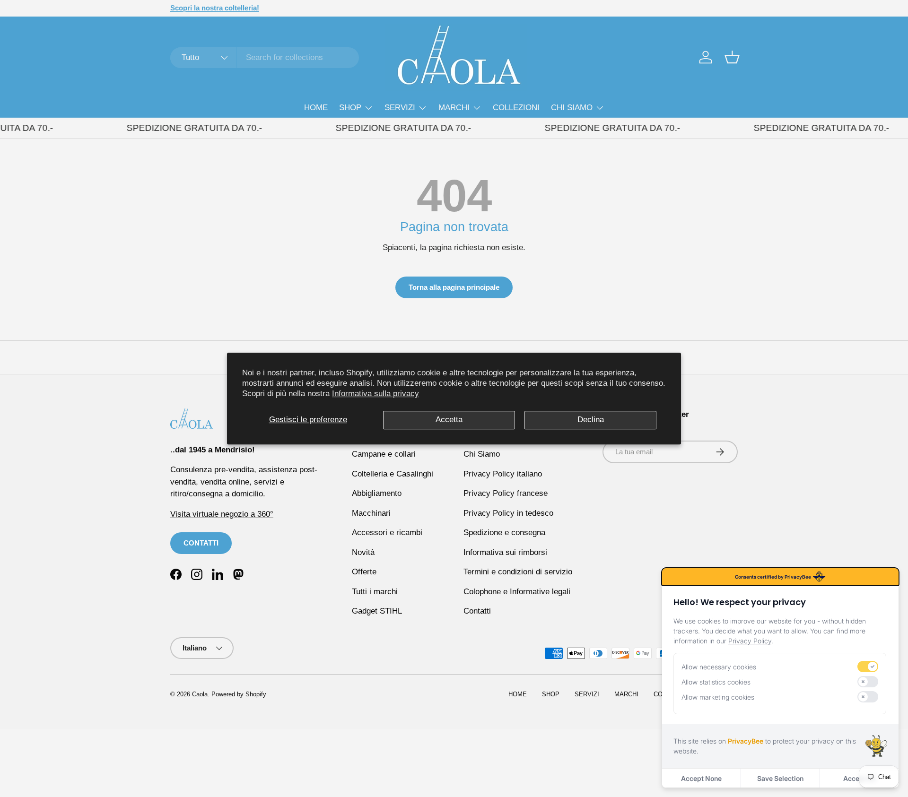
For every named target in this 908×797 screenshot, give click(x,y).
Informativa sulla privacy (375, 393)
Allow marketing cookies (717, 697)
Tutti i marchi (375, 591)
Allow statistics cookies (716, 682)
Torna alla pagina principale (454, 287)
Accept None (701, 778)
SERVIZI (399, 107)
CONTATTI (200, 543)
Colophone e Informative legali (516, 591)
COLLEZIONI (516, 107)
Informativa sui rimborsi (505, 552)
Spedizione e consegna (504, 532)
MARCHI (454, 107)
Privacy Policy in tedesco (508, 513)
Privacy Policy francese (505, 493)
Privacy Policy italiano (502, 473)
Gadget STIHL (377, 610)
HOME (316, 107)
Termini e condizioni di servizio (517, 571)
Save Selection (780, 778)
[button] (732, 57)
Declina (590, 419)
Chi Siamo (481, 454)
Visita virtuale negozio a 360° (221, 514)
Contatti (477, 610)
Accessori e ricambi (387, 532)
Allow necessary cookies (718, 667)
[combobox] (264, 57)
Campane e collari (384, 454)
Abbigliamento (377, 493)
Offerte (364, 571)
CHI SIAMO (572, 107)
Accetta (449, 419)
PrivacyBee (745, 741)
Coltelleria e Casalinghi (392, 473)
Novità (363, 552)
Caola (200, 694)
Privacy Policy (749, 641)
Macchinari (371, 513)
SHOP (350, 107)
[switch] (867, 666)
